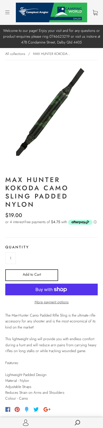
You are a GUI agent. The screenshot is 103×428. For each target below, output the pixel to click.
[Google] (47, 409)
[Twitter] (36, 409)
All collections (15, 53)
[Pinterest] (17, 409)
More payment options (52, 302)
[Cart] (95, 12)
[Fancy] (26, 409)
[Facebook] (7, 409)
